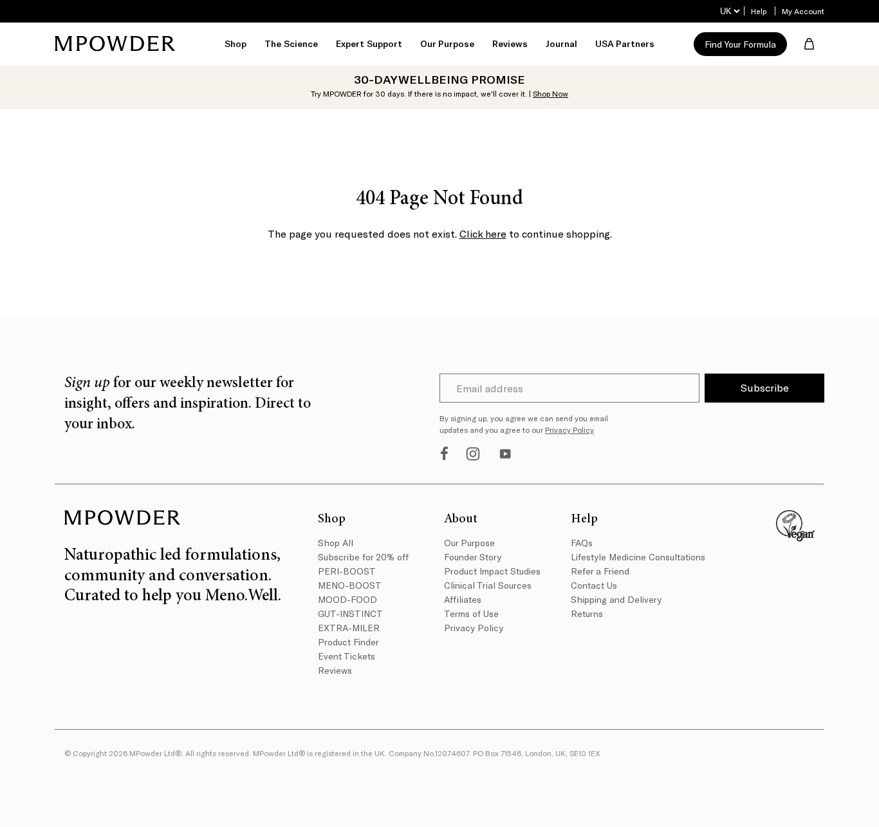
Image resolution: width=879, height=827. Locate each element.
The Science (291, 43)
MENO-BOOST (350, 585)
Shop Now (550, 93)
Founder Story (472, 556)
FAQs (582, 542)
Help (758, 10)
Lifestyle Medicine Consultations (630, 556)
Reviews (510, 43)
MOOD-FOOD (347, 599)
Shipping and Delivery (616, 599)
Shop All (335, 542)
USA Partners (624, 43)
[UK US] (729, 11)
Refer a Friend (600, 571)
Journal (561, 43)
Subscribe (765, 387)
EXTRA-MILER (349, 627)
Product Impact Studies (492, 571)
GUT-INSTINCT (350, 613)
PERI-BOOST (347, 571)
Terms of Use (471, 613)
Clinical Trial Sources (488, 585)
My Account (803, 10)
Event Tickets (346, 656)
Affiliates (462, 599)
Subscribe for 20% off (363, 556)
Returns (587, 613)
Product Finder (348, 641)
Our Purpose (469, 542)
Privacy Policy (569, 429)
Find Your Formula (740, 44)
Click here (482, 233)
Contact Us (594, 585)
